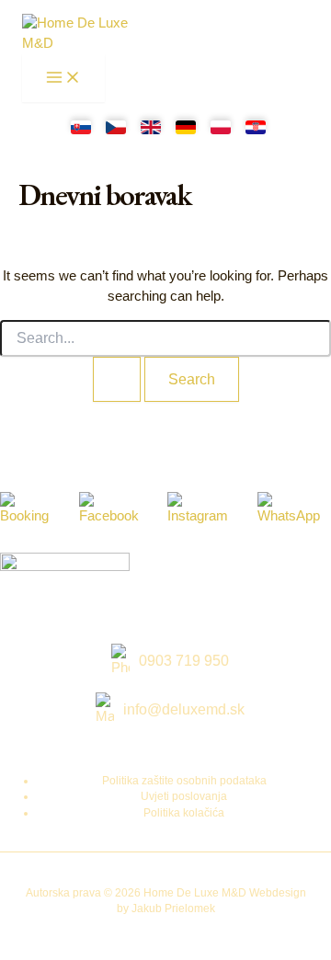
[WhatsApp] (294, 509)
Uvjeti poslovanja (184, 796)
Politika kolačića (183, 812)
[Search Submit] (117, 379)
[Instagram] (203, 509)
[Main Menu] (63, 78)
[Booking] (30, 509)
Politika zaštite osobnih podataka (184, 780)
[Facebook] (114, 509)
